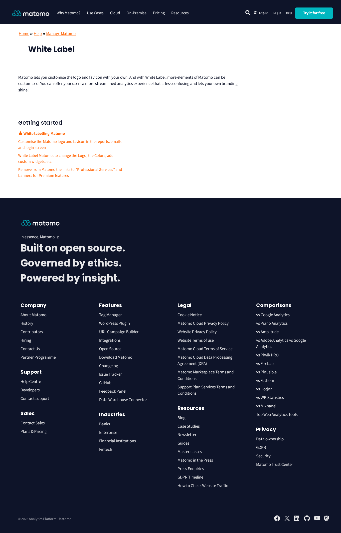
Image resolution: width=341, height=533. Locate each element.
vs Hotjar (264, 389)
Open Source (110, 349)
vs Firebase (265, 364)
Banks (105, 424)
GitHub (105, 383)
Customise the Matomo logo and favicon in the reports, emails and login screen (70, 144)
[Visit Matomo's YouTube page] (317, 519)
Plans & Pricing (33, 432)
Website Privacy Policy (197, 332)
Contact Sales (32, 423)
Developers (30, 390)
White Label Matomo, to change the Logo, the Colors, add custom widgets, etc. (66, 158)
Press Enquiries (190, 469)
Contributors (31, 332)
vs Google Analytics (273, 315)
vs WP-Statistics (270, 398)
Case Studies (188, 426)
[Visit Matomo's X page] (287, 520)
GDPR (261, 448)
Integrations (110, 340)
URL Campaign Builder (119, 332)
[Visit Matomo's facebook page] (277, 520)
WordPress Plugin (114, 323)
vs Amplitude (267, 332)
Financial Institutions (118, 441)
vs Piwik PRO (267, 355)
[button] (248, 12)
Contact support (34, 399)
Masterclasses (189, 452)
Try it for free (314, 13)
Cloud (115, 13)
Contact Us (30, 349)
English (263, 13)
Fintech (105, 450)
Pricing (159, 13)
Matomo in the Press (195, 460)
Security (263, 456)
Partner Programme (38, 357)
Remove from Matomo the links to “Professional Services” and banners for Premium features (70, 172)
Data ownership (270, 439)
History (26, 323)
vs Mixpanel (266, 406)
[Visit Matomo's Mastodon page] (327, 520)
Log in (277, 13)
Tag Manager (110, 315)
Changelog (108, 366)
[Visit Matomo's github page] (307, 520)
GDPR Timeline (190, 477)
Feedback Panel (112, 391)
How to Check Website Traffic (202, 486)
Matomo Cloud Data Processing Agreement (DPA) (204, 360)
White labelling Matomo (44, 133)
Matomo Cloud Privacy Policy (203, 323)
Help (289, 13)
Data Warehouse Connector (123, 400)
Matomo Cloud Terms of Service (204, 349)
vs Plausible (266, 372)
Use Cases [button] (95, 13)
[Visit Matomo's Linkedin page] (297, 520)
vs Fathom (265, 381)
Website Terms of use (195, 340)
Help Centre (30, 382)
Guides (183, 443)
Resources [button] (180, 13)
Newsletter (186, 435)
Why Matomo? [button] (68, 13)
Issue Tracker (110, 374)
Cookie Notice (189, 315)
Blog (181, 418)
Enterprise (108, 433)
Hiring (25, 340)
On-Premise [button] (137, 13)
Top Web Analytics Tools (277, 415)
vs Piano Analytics (272, 323)
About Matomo (33, 315)
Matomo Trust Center (274, 465)
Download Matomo (115, 357)
